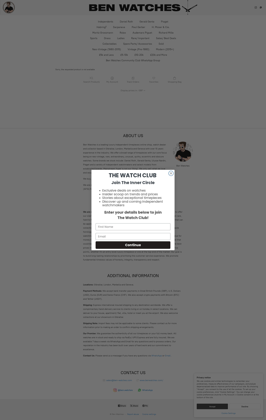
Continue (133, 245)
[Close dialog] (171, 173)
